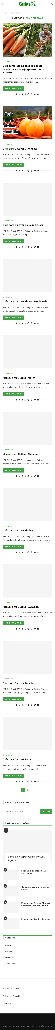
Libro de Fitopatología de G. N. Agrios (26, 858)
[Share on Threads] (32, 94)
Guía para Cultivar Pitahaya (19, 530)
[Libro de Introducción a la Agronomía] (11, 875)
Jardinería (9, 957)
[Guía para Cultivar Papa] (27, 733)
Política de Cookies (11, 988)
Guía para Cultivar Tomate (18, 683)
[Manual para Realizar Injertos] (11, 923)
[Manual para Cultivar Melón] (27, 351)
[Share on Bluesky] (35, 94)
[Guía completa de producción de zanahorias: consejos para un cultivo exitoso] (27, 40)
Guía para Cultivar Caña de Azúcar (23, 225)
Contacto (7, 1003)
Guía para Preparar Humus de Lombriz (35, 888)
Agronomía (10, 951)
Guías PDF (48, 1026)
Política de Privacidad (12, 996)
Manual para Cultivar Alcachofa (21, 454)
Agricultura (9, 945)
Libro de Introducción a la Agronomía (33, 872)
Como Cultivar (11, 963)
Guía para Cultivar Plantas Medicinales (26, 301)
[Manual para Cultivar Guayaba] (27, 581)
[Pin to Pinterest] (22, 94)
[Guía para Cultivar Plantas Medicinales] (27, 275)
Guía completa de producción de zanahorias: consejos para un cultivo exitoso (24, 69)
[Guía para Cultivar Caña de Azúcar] (27, 199)
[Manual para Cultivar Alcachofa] (27, 428)
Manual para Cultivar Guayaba (21, 606)
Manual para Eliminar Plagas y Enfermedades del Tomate (35, 904)
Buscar (46, 811)
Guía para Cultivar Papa (17, 759)
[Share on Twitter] (19, 94)
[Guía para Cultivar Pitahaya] (27, 504)
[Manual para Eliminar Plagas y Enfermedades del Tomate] (11, 907)
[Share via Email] (38, 94)
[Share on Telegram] (28, 94)
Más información (13, 89)
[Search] (52, 4)
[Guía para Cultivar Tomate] (27, 657)
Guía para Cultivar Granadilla (20, 148)
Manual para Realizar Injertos (35, 919)
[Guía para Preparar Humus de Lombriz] (11, 891)
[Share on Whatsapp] (25, 94)
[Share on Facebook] (16, 94)
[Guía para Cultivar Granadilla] (27, 122)
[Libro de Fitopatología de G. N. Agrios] (27, 846)
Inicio (5, 13)
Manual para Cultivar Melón (19, 377)
